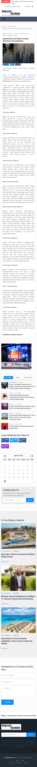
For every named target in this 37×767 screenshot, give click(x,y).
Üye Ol (30, 500)
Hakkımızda (19, 763)
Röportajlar (12, 382)
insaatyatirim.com (9, 758)
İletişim (26, 763)
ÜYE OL (31, 735)
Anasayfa (3, 26)
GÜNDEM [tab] (17, 377)
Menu (3, 19)
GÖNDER (7, 702)
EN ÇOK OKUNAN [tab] (28, 377)
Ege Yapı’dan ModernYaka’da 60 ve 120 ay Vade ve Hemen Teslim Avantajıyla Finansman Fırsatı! (22, 417)
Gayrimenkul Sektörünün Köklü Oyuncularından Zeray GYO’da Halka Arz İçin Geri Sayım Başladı (22, 397)
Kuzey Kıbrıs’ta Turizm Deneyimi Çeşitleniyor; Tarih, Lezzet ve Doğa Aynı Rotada (16, 641)
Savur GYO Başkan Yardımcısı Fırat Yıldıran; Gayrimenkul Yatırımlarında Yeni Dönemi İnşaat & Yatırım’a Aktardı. (22, 386)
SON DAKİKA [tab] (8, 377)
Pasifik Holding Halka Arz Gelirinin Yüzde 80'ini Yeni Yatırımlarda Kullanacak (22, 407)
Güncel (11, 393)
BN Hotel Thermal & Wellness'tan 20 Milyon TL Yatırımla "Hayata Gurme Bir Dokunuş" (18, 597)
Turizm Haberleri (12, 26)
